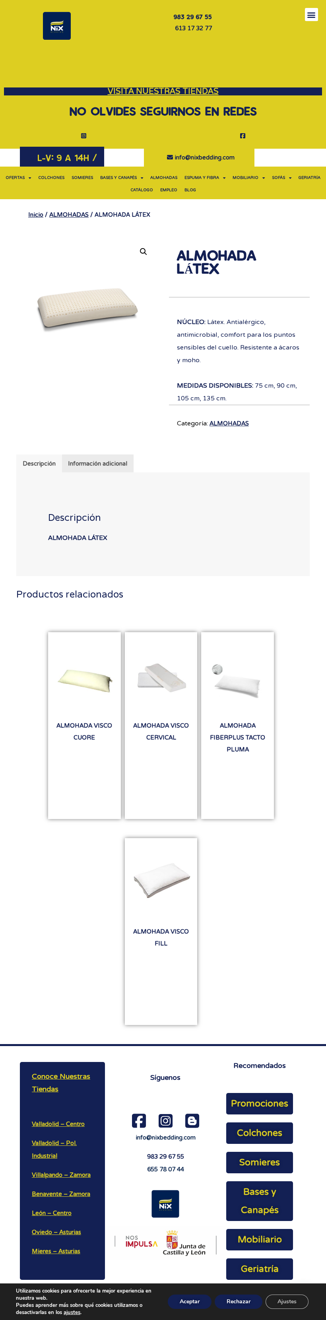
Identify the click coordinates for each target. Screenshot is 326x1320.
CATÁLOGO (141, 190)
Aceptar (190, 1301)
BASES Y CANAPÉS (118, 177)
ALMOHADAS (163, 177)
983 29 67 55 (165, 1156)
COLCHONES (51, 177)
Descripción (39, 463)
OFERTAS (15, 177)
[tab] (39, 463)
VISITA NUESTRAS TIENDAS (163, 91)
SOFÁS (278, 177)
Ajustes (287, 1301)
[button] (311, 14)
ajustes (72, 1312)
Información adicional (97, 463)
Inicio (35, 214)
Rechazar (238, 1301)
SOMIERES (82, 177)
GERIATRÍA (309, 177)
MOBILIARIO (245, 177)
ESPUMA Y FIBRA (201, 177)
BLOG (190, 190)
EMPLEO (168, 190)
